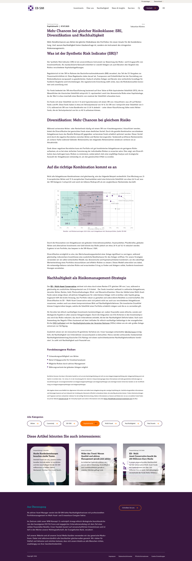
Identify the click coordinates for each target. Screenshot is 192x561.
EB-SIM (69, 423)
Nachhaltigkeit (103, 8)
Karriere (131, 8)
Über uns (90, 8)
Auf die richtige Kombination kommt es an (82, 167)
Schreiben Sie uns (128, 508)
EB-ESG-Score (130, 332)
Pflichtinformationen (141, 556)
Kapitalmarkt (88, 423)
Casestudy (50, 423)
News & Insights (118, 8)
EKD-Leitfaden (59, 323)
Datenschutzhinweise (125, 556)
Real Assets (151, 423)
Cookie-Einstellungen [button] (158, 556)
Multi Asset (109, 423)
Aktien (32, 423)
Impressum (112, 556)
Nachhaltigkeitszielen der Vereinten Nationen (91, 323)
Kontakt (149, 8)
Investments (79, 8)
